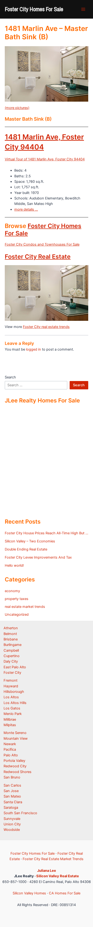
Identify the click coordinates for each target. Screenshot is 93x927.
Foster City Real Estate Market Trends (53, 859)
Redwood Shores (17, 772)
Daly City (11, 661)
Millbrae (10, 719)
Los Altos (11, 697)
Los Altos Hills (15, 703)
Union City (12, 824)
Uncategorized (17, 614)
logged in (33, 349)
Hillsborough (14, 691)
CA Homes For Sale (64, 893)
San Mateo (12, 796)
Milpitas (10, 725)
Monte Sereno (15, 733)
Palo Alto (11, 755)
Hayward (11, 686)
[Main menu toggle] (83, 9)
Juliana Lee (46, 870)
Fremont (10, 680)
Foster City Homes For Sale (34, 9)
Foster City (12, 672)
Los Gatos (12, 708)
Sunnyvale (12, 819)
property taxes (16, 599)
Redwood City (15, 766)
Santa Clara (13, 802)
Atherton (11, 628)
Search (10, 377)
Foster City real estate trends (46, 327)
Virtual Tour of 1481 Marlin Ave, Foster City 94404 (45, 159)
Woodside (12, 830)
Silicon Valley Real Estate (57, 876)
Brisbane (11, 639)
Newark (10, 744)
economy (12, 591)
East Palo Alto (15, 667)
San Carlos (12, 785)
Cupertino (12, 656)
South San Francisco (20, 813)
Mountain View (16, 738)
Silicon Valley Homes (29, 893)
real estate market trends (25, 607)
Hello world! (14, 565)
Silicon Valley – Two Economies (30, 541)
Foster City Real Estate (38, 256)
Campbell (11, 650)
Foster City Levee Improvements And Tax (38, 557)
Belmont (10, 634)
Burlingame (12, 645)
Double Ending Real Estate (26, 549)
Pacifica (10, 749)
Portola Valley (14, 760)
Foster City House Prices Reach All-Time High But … (46, 533)
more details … (26, 209)
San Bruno (12, 777)
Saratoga (11, 807)
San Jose (11, 791)
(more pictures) (17, 108)
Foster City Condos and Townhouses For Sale (42, 244)
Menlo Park (13, 714)
